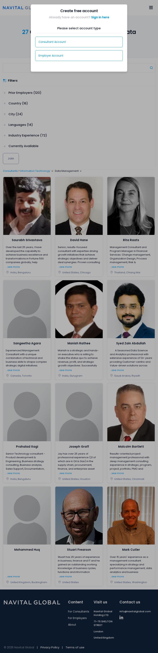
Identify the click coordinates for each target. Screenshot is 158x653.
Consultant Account (52, 42)
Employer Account (51, 56)
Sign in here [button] (100, 17)
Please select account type (79, 28)
